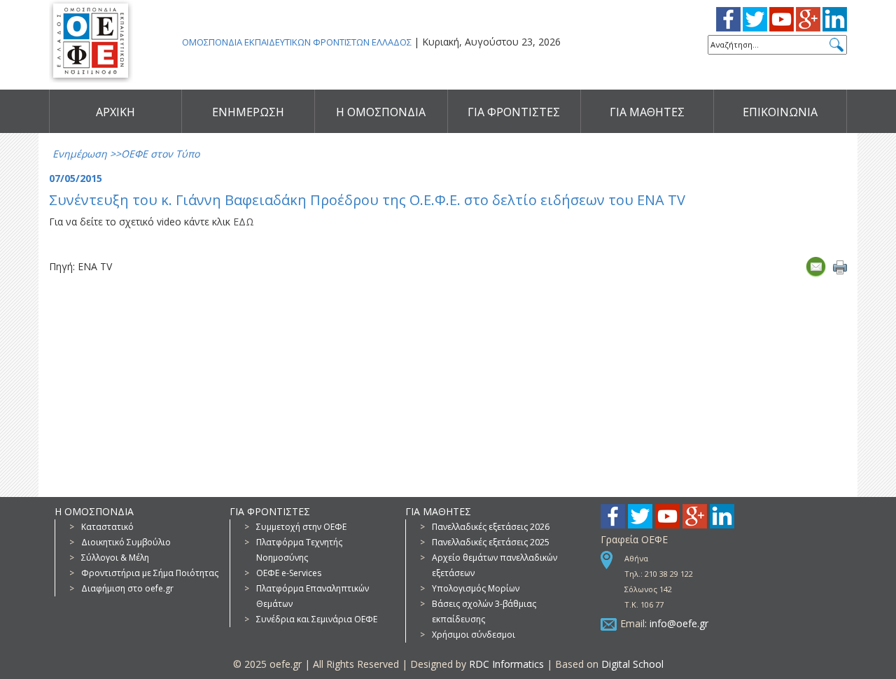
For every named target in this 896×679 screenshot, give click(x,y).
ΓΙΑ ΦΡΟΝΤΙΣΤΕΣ (514, 112)
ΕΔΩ (243, 221)
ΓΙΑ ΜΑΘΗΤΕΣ (647, 112)
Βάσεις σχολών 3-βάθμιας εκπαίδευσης (484, 611)
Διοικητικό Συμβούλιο (126, 542)
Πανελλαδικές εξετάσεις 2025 (491, 542)
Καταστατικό (107, 527)
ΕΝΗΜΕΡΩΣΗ (248, 112)
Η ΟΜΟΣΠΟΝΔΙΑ (381, 112)
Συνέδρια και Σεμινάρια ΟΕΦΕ (316, 619)
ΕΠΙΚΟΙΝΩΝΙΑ (780, 112)
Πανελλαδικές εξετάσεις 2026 (491, 527)
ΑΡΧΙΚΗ (115, 112)
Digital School (632, 664)
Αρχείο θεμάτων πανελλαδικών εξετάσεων (494, 565)
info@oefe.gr (679, 623)
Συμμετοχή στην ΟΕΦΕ (301, 527)
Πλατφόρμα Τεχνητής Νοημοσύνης (299, 550)
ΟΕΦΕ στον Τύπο (160, 153)
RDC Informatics (506, 664)
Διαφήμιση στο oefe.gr (127, 588)
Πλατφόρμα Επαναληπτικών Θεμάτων (312, 596)
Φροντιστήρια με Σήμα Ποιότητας (149, 573)
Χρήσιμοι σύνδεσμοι (473, 634)
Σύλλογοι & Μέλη (115, 558)
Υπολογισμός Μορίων (475, 588)
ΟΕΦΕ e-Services (288, 573)
